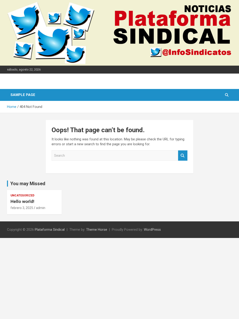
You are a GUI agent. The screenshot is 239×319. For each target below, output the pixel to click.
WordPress (152, 229)
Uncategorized (22, 195)
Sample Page (23, 95)
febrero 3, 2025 (22, 208)
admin (40, 208)
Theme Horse (96, 229)
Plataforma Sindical (50, 229)
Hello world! (22, 201)
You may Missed (27, 183)
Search (182, 155)
